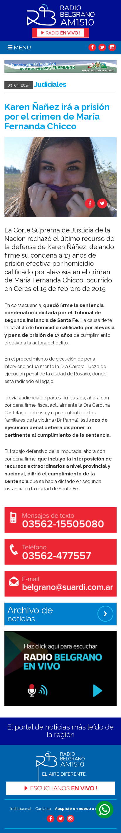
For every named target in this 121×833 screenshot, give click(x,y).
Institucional (20, 808)
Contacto (43, 808)
